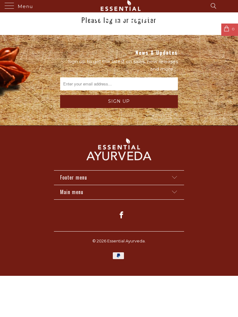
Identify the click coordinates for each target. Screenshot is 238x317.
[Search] (213, 5)
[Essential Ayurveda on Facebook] (121, 215)
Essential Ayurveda (126, 240)
